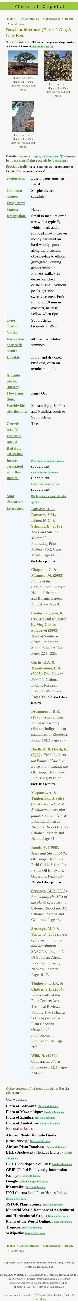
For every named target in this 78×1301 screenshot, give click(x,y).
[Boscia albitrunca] (23, 62)
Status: (12, 209)
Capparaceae (52, 18)
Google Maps (19, 160)
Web (22, 1181)
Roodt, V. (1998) (44, 847)
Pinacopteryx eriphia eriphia (47, 460)
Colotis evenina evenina (44, 472)
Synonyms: (16, 178)
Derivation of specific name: (15, 345)
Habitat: (13, 357)
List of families (29, 18)
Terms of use (39, 1298)
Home (11, 18)
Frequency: (16, 203)
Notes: (12, 332)
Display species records (46, 156)
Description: (16, 216)
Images (32, 1181)
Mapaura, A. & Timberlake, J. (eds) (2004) (47, 798)
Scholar (43, 1181)
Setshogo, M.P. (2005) (49, 891)
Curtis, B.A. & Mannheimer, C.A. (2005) (46, 668)
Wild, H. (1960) (44, 1056)
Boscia (69, 18)
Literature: (15, 508)
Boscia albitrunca (48, 1106)
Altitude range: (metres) (13, 381)
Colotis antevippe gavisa (45, 483)
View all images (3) (42, 46)
